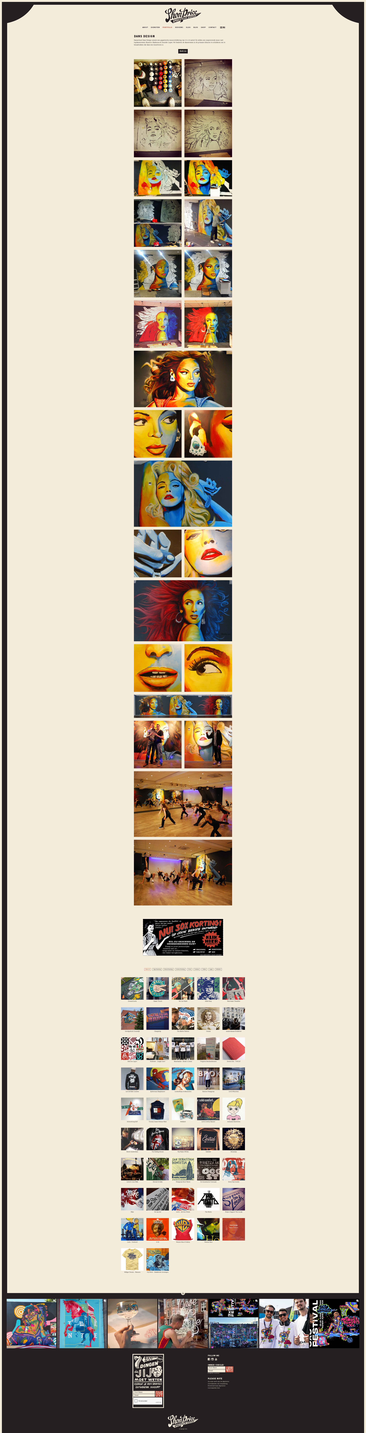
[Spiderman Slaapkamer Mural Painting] (157, 1079)
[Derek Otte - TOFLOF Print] (233, 1048)
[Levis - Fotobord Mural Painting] (132, 1229)
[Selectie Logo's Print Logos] (132, 1048)
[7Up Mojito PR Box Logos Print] (183, 1139)
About (145, 27)
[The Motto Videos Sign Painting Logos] (208, 1199)
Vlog (188, 27)
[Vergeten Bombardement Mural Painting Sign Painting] (208, 1048)
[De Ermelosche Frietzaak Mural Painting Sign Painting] (208, 1169)
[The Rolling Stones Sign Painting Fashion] (157, 1139)
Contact (212, 27)
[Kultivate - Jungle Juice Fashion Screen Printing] (157, 1048)
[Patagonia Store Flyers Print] (183, 1169)
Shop (203, 27)
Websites (218, 969)
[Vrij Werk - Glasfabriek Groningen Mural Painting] (157, 1259)
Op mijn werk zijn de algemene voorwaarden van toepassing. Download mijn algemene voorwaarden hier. (218, 1385)
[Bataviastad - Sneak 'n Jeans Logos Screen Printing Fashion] (183, 1048)
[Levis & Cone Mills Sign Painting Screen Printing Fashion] (132, 1169)
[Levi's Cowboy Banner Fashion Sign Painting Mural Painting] (208, 1109)
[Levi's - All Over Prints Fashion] (183, 1199)
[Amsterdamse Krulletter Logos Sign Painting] (233, 1018)
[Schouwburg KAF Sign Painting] (132, 1109)
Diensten (155, 27)
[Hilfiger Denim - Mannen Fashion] (132, 1259)
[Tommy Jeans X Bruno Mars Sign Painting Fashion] (157, 1109)
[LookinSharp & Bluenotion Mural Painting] (183, 1079)
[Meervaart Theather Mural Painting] (233, 988)
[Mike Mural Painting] (132, 1199)
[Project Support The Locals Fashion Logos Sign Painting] (233, 1199)
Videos (204, 969)
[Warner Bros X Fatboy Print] (183, 1229)
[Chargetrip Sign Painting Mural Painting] (157, 1018)
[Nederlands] (221, 27)
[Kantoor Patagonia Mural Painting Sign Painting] (208, 1079)
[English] (224, 27)
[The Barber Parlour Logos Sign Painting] (183, 1018)
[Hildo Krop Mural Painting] (208, 988)
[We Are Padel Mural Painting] (183, 988)
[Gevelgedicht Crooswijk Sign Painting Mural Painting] (132, 1018)
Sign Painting (157, 969)
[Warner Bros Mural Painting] (208, 1229)
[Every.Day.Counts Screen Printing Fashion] (233, 1169)
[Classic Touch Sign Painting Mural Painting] (157, 988)
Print (189, 969)
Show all (147, 969)
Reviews (179, 27)
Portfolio (167, 27)
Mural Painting (168, 969)
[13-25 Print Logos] (157, 1229)
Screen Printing (180, 969)
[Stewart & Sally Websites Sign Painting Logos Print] (157, 1169)
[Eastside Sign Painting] (208, 1139)
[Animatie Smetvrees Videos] (233, 1109)
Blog (195, 27)
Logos (210, 969)
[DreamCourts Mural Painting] (132, 988)
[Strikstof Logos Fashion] (183, 1109)
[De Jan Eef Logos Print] (157, 1199)
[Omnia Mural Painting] (208, 1018)
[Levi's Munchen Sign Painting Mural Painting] (233, 1079)
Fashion (197, 969)
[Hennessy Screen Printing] (233, 1139)
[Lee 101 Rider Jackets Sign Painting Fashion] (132, 1079)
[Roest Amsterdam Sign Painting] (132, 1139)
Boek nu (183, 51)
